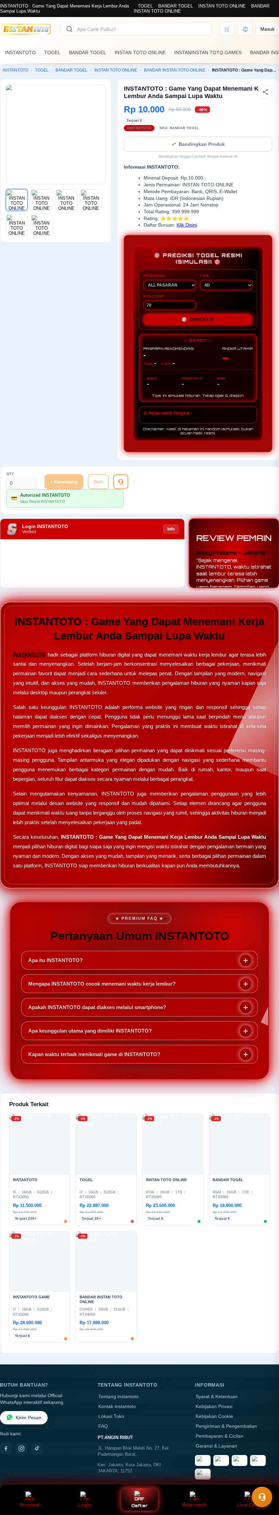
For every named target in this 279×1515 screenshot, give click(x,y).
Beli (98, 481)
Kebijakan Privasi (214, 1406)
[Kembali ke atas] (264, 1480)
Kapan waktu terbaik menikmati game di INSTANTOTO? (94, 1054)
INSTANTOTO (20, 52)
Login (85, 1505)
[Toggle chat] (262, 1497)
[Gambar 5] (17, 225)
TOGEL (145, 6)
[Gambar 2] (41, 200)
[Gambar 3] (66, 200)
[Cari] (69, 29)
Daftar (139, 1505)
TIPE (205, 276)
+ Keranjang (64, 481)
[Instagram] (21, 1448)
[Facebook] (6, 1448)
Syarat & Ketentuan (216, 1396)
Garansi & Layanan (216, 1446)
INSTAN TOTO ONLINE (222, 6)
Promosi (30, 1505)
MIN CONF (153, 296)
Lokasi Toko (111, 1416)
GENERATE (198, 319)
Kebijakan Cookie (214, 1416)
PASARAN (154, 276)
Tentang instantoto (118, 1396)
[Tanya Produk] (120, 481)
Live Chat (249, 1505)
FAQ (103, 1426)
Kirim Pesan (29, 1417)
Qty (10, 474)
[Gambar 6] (41, 225)
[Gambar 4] (91, 200)
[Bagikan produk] (265, 92)
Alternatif (194, 1505)
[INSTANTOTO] (26, 29)
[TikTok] (37, 1448)
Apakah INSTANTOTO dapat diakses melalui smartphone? (97, 1007)
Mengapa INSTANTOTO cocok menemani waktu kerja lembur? (102, 984)
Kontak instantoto (117, 1406)
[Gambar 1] (17, 200)
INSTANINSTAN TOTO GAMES (208, 52)
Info (171, 529)
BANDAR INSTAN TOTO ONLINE (174, 70)
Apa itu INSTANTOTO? (55, 960)
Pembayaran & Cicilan (219, 1436)
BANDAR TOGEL (175, 6)
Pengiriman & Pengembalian (226, 1426)
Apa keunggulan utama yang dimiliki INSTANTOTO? (90, 1031)
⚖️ (245, 29)
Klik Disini (187, 225)
